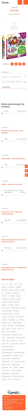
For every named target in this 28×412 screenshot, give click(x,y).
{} (18, 81)
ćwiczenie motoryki (16, 379)
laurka (3, 331)
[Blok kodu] (15, 81)
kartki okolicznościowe (20, 325)
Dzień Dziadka (5, 299)
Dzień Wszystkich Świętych (7, 313)
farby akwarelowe (19, 316)
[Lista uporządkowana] (10, 81)
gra (17, 319)
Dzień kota (11, 301)
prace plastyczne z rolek (6, 355)
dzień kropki (4, 304)
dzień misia (17, 304)
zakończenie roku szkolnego (18, 376)
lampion (19, 328)
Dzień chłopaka (11, 296)
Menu (25, 2)
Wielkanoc (22, 367)
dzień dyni (18, 296)
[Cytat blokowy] (13, 81)
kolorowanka (8, 328)
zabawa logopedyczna (6, 376)
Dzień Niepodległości (15, 307)
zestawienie (4, 379)
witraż (8, 370)
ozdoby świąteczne (10, 337)
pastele (3, 340)
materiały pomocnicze (6, 334)
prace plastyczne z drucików (7, 346)
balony (16, 284)
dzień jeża (19, 299)
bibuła (20, 284)
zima (9, 379)
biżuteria (3, 287)
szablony (4, 364)
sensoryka (17, 361)
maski (7, 331)
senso (12, 361)
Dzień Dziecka (12, 299)
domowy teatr (8, 293)
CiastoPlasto (4, 290)
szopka (8, 364)
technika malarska (15, 364)
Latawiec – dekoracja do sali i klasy (11, 184)
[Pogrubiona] (3, 81)
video (11, 367)
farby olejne (4, 319)
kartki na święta (11, 325)
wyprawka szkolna (5, 373)
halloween (22, 319)
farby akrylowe (12, 316)
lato (23, 328)
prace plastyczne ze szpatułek (8, 349)
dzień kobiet (4, 301)
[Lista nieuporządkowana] (11, 81)
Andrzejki (11, 284)
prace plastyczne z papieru (19, 352)
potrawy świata (22, 343)
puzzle (21, 355)
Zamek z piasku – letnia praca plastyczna (13, 158)
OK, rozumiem (8, 407)
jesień (10, 322)
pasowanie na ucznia (20, 337)
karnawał (4, 325)
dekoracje (17, 290)
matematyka (13, 331)
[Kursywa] (4, 81)
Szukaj (20, 2)
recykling (8, 358)
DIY (2, 293)
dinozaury (23, 290)
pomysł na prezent (14, 343)
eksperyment (4, 316)
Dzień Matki (11, 304)
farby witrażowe (11, 319)
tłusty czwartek (5, 367)
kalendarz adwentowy (17, 322)
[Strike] (8, 81)
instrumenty (4, 322)
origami (3, 337)
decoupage (11, 290)
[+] (20, 81)
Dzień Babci (4, 296)
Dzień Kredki (17, 301)
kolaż (3, 328)
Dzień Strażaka (16, 310)
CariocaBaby (18, 287)
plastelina (21, 340)
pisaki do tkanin (14, 340)
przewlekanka (16, 355)
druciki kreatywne (15, 293)
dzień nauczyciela (5, 307)
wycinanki (13, 370)
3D (2, 284)
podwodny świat (5, 343)
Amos (6, 284)
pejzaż (8, 340)
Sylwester (23, 361)
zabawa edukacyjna (15, 373)
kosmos (14, 328)
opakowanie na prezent (17, 334)
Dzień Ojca (23, 307)
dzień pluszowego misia (6, 310)
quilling (3, 358)
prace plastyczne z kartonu (7, 352)
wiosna (3, 370)
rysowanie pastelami (16, 358)
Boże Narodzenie (10, 287)
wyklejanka (19, 370)
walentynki (16, 367)
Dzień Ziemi (16, 313)
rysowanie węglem (5, 361)
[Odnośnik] (16, 81)
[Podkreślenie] (6, 81)
